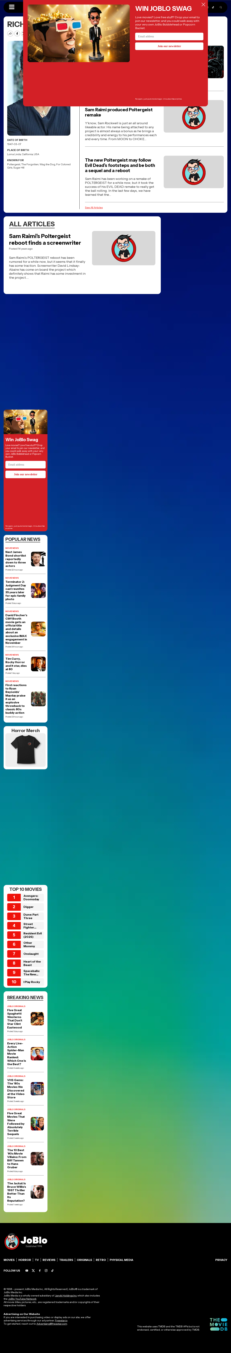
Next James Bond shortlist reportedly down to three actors (15, 559)
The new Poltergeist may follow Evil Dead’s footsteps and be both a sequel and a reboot (120, 165)
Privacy (221, 1260)
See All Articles (94, 207)
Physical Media (121, 1260)
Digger (28, 907)
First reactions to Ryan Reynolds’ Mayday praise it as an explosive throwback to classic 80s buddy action (16, 699)
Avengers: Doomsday (31, 897)
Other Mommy (29, 944)
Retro (101, 1260)
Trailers (66, 1260)
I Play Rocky (31, 982)
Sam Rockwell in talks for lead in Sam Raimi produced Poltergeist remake (119, 110)
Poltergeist (13, 164)
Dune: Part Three (30, 916)
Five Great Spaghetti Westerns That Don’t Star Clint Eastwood (14, 1018)
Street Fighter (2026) (28, 927)
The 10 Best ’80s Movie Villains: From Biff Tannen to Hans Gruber (16, 1158)
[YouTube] (26, 1270)
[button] (11, 7)
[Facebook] (39, 1270)
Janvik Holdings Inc (66, 1295)
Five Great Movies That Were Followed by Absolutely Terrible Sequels (16, 1124)
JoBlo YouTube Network (22, 1298)
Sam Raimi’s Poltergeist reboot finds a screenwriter (45, 239)
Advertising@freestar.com (51, 1323)
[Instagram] (46, 1270)
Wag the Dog (47, 164)
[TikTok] (213, 7)
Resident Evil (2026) (32, 935)
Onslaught (31, 954)
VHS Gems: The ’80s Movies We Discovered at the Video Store (16, 1088)
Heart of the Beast (32, 963)
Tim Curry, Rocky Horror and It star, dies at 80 (16, 664)
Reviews (49, 1260)
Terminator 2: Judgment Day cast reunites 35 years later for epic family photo (15, 590)
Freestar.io (61, 1320)
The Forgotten (29, 164)
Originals (84, 1260)
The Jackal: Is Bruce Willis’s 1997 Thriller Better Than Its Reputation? (16, 1192)
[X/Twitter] (33, 1270)
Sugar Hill (18, 167)
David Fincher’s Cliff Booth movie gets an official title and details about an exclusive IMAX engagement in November (16, 629)
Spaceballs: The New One (31, 974)
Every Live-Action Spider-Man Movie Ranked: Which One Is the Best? (16, 1054)
